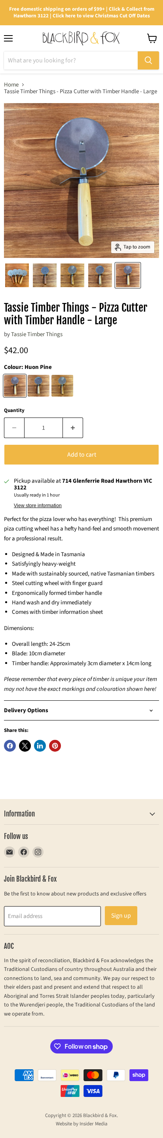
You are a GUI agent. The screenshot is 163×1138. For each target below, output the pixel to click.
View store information (38, 505)
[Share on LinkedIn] (40, 746)
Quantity (14, 411)
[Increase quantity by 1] (73, 428)
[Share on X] (25, 746)
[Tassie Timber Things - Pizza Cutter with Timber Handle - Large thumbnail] (17, 275)
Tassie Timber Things (37, 334)
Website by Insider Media (82, 1123)
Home (11, 84)
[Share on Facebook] (10, 746)
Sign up (121, 915)
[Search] (148, 60)
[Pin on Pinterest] (55, 746)
